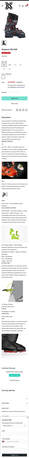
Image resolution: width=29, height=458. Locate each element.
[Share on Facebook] (17, 110)
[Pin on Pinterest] (20, 110)
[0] (26, 6)
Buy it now (14, 103)
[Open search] (20, 6)
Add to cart (14, 98)
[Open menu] (2, 5)
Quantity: (4, 92)
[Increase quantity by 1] (18, 92)
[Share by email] (26, 110)
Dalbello (4, 56)
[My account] (23, 6)
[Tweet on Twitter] (23, 110)
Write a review (14, 375)
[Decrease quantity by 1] (9, 92)
